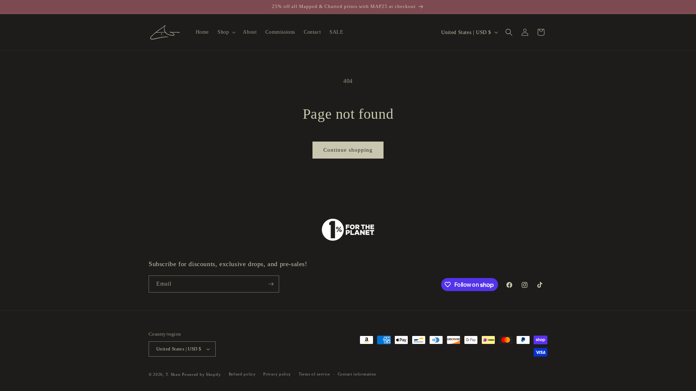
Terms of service (314, 374)
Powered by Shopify (201, 374)
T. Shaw (173, 374)
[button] (226, 32)
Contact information (357, 374)
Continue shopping (348, 150)
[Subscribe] (271, 284)
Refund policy (242, 374)
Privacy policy (277, 374)
